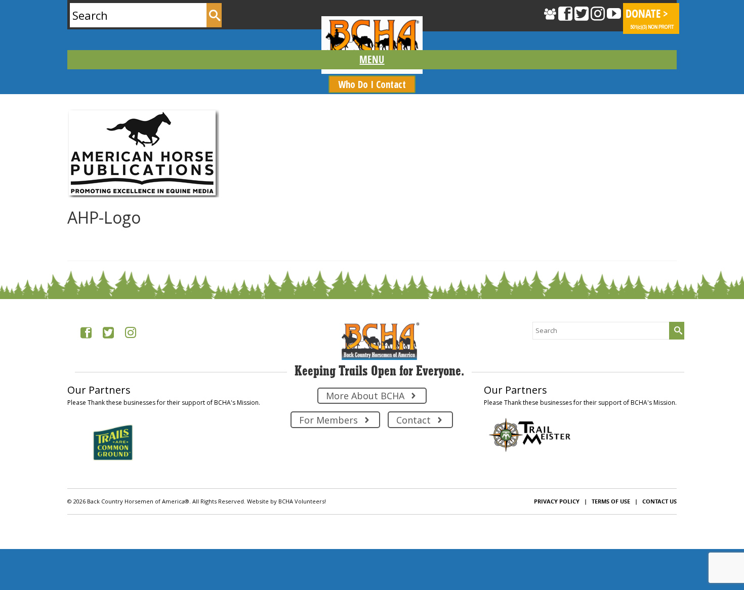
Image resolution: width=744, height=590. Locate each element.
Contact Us (659, 501)
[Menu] (372, 59)
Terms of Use (611, 501)
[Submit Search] (214, 15)
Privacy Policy (557, 501)
